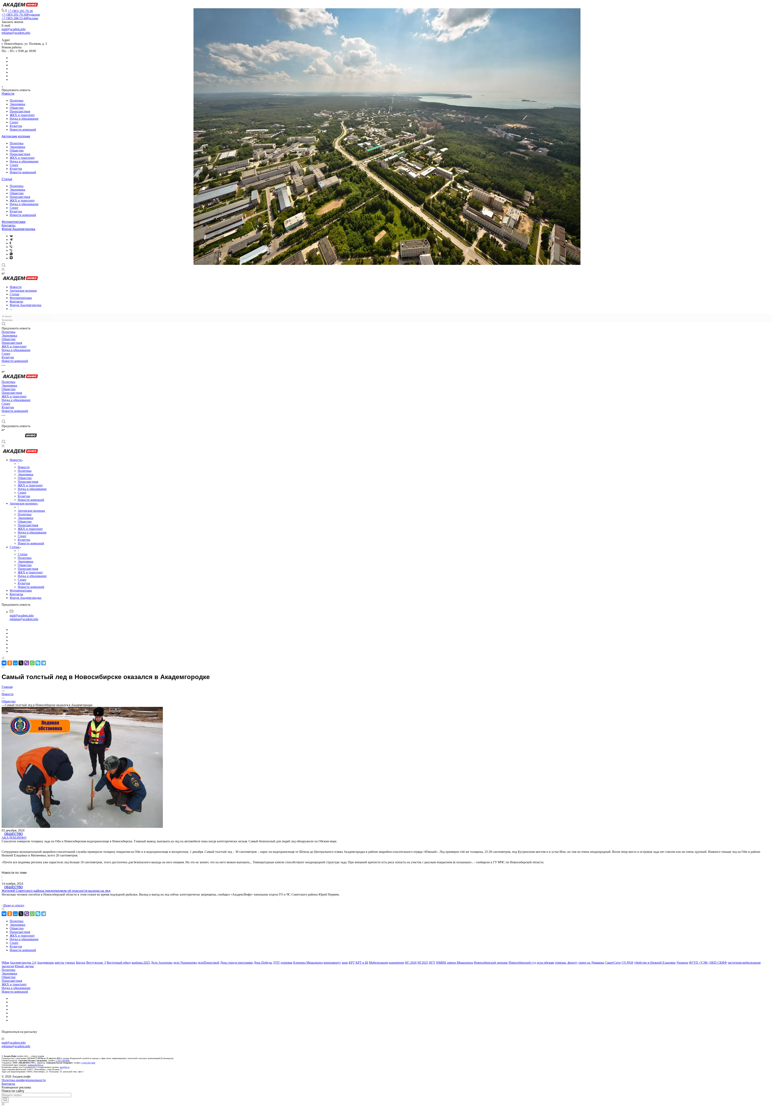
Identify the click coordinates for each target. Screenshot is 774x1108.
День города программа (236, 962)
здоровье (286, 962)
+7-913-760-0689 (62, 1060)
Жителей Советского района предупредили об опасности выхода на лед (56, 891)
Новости (8, 93)
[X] (21, 663)
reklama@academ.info (16, 32)
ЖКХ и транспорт (22, 115)
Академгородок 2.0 (23, 962)
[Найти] (5, 1100)
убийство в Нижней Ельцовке (655, 962)
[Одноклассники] (10, 243)
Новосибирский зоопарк (491, 962)
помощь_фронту (566, 962)
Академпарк (45, 962)
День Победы (263, 962)
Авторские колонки (16, 136)
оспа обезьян (545, 962)
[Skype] (37, 663)
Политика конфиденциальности (24, 1080)
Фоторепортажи (13, 222)
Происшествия (20, 111)
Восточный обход (119, 962)
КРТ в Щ (362, 962)
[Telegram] (11, 239)
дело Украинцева (185, 962)
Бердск (80, 962)
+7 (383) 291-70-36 (20, 11)
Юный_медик (24, 966)
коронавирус (332, 962)
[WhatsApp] (32, 663)
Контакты (9, 225)
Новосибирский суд (522, 962)
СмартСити (613, 962)
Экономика (17, 104)
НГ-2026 (411, 962)
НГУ (432, 962)
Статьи (7, 179)
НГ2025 (422, 962)
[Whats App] (11, 254)
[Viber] (11, 247)
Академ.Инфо (14, 837)
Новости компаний (23, 129)
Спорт (14, 122)
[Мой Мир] (15, 663)
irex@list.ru (65, 1067)
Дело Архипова (161, 962)
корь (345, 962)
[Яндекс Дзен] (11, 258)
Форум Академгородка (18, 229)
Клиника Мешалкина (308, 962)
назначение (396, 962)
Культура (16, 126)
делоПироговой (208, 962)
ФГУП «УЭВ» (699, 962)
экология (8, 966)
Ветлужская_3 (96, 962)
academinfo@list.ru (35, 1065)
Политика (16, 100)
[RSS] (3, 667)
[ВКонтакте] (11, 236)
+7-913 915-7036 (88, 1063)
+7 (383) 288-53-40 (20, 18)
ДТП (276, 962)
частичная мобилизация (744, 962)
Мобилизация (378, 962)
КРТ (352, 962)
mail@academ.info (14, 29)
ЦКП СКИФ (718, 962)
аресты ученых (65, 962)
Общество (17, 107)
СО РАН (627, 962)
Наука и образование (24, 118)
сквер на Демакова (591, 962)
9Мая (5, 962)
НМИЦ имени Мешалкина (454, 962)
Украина (682, 962)
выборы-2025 (141, 962)
